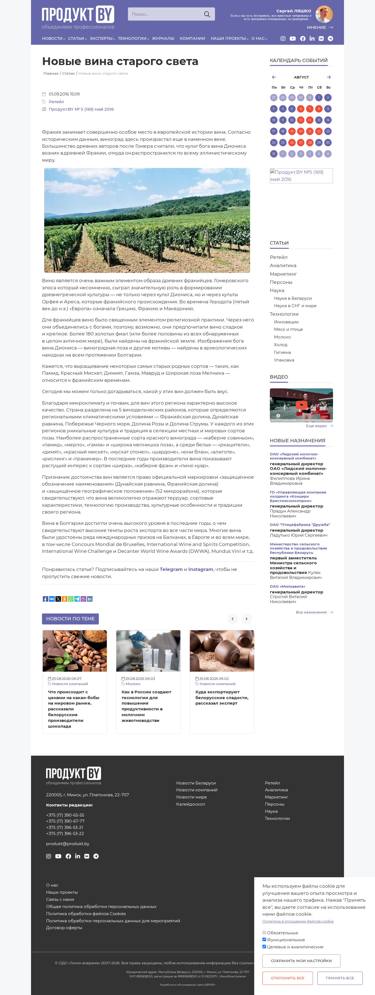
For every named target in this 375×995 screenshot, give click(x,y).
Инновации (286, 322)
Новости (52, 38)
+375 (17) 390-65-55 (65, 815)
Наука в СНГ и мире (295, 306)
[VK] (321, 39)
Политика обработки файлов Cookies (86, 914)
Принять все (340, 978)
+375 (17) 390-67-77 (65, 821)
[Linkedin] (312, 39)
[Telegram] (330, 39)
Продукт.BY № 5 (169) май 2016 (81, 109)
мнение (317, 27)
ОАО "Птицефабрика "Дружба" (300, 525)
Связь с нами (60, 899)
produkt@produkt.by (67, 843)
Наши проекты (228, 38)
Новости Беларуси (196, 783)
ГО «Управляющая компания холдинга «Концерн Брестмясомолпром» (298, 496)
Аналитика (283, 265)
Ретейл (56, 101)
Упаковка (284, 360)
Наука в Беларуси (293, 298)
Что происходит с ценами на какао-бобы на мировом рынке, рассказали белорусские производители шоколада (73, 709)
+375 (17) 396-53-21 (64, 827)
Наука (277, 290)
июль (279, 77)
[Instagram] (283, 39)
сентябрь (323, 77)
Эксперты (101, 38)
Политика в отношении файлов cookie (298, 921)
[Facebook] (303, 39)
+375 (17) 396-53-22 (65, 833)
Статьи (76, 38)
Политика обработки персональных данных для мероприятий (113, 921)
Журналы (163, 38)
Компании (192, 38)
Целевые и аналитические (295, 946)
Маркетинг (283, 274)
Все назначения (312, 612)
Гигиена (282, 352)
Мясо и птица (288, 329)
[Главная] (78, 17)
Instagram (200, 569)
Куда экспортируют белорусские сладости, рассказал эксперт (221, 698)
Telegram (171, 569)
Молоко (132, 684)
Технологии (132, 38)
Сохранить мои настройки (301, 961)
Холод (280, 345)
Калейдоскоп (190, 804)
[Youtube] (293, 39)
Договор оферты (64, 928)
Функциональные (286, 939)
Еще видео (317, 426)
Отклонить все (287, 978)
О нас (258, 38)
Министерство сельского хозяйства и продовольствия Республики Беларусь (298, 548)
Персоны (281, 282)
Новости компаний (69, 684)
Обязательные (282, 932)
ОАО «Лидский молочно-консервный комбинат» (294, 456)
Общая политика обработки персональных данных (101, 906)
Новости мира (191, 797)
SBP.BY (209, 984)
